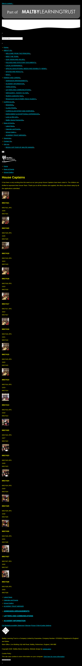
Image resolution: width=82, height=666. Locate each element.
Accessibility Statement (17, 625)
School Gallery (9, 172)
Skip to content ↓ (7, 3)
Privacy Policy (36, 625)
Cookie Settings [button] (46, 625)
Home (6, 166)
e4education (47, 649)
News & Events (9, 169)
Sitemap (28, 625)
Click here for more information (54, 656)
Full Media (5, 625)
